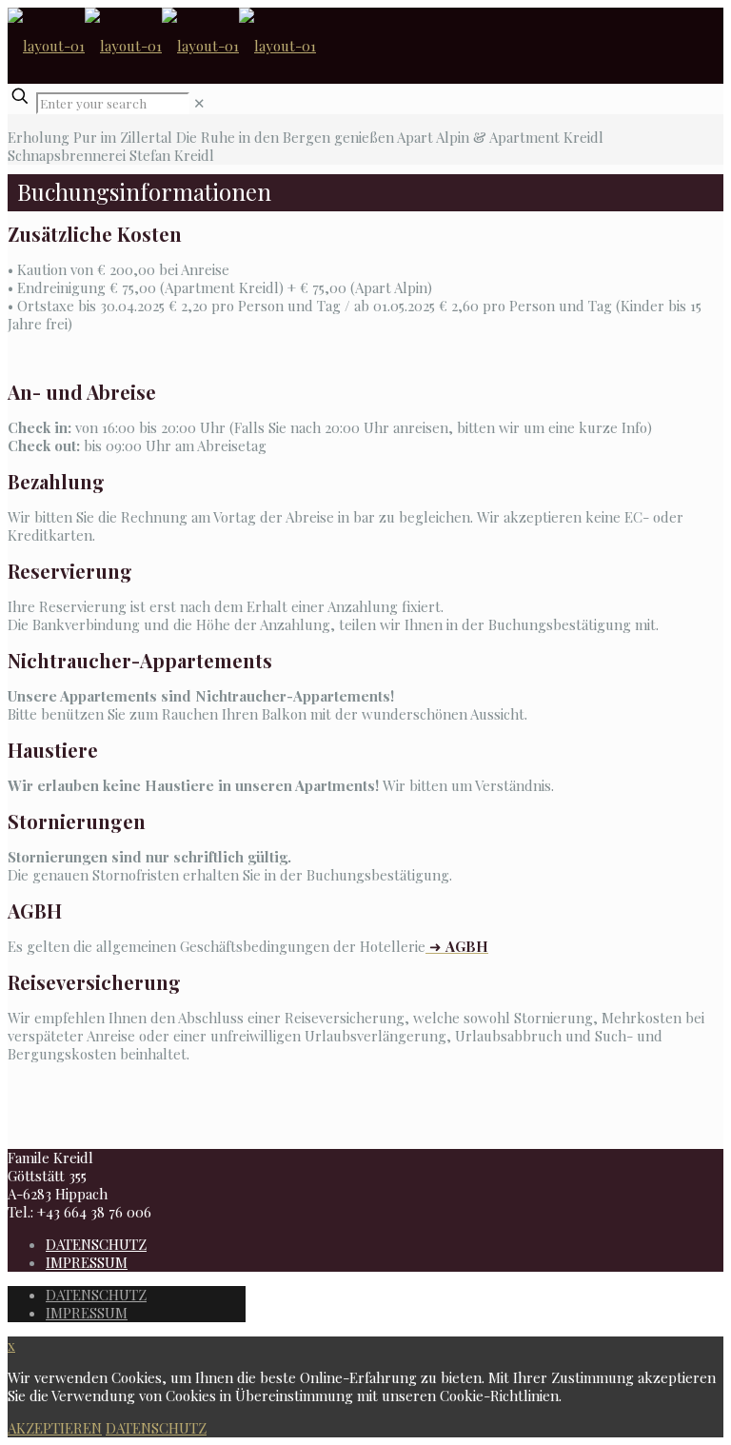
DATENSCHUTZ (96, 1244)
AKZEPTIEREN (55, 1427)
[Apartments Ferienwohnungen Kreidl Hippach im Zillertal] (162, 45)
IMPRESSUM (87, 1262)
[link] (199, 102)
